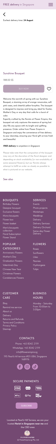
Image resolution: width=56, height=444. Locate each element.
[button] (26, 406)
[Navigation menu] (51, 4)
